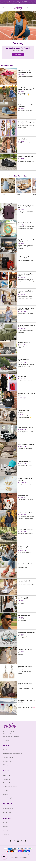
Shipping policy (24, 857)
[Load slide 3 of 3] (20, 61)
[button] (3, 7)
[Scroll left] (1, 187)
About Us (6, 745)
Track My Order (7, 783)
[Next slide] (23, 60)
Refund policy (18, 854)
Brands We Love (8, 822)
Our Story (6, 749)
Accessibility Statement (10, 798)
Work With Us (7, 804)
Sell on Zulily (7, 812)
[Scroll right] (34, 187)
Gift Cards (6, 834)
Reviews (5, 826)
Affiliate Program (8, 808)
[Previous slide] (13, 60)
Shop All (5, 830)
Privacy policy (26, 854)
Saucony (18, 35)
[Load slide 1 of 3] (16, 61)
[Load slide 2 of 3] (18, 61)
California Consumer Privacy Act (12, 753)
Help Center (7, 775)
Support (6, 771)
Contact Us (6, 779)
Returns (5, 794)
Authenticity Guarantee (10, 786)
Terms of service (14, 857)
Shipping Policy (7, 790)
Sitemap (5, 765)
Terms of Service (8, 757)
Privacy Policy (7, 761)
